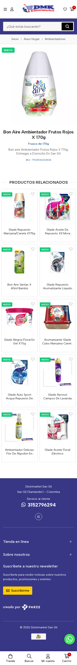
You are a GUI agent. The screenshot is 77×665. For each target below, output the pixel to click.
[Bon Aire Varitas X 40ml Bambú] (19, 262)
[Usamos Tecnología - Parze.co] (21, 607)
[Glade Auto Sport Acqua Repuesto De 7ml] (19, 372)
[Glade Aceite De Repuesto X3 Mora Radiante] (58, 207)
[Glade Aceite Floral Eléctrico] (58, 427)
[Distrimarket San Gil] (38, 9)
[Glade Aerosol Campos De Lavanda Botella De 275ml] (58, 372)
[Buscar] (67, 26)
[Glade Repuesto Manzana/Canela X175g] (19, 207)
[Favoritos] (65, 9)
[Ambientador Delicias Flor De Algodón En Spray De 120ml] (19, 427)
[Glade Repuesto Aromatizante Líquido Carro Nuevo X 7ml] (58, 262)
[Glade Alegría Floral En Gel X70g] (19, 317)
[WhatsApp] (38, 516)
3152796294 (42, 505)
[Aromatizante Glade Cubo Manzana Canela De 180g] (58, 317)
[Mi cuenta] (12, 9)
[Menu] (5, 9)
